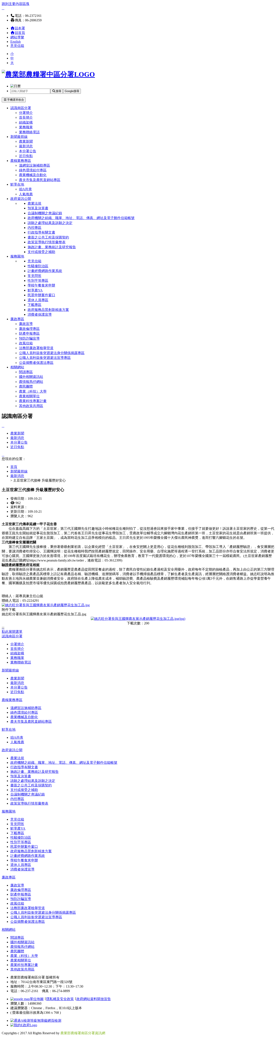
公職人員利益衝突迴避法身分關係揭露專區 (52, 353)
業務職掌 (26, 127)
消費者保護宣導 (40, 314)
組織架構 (26, 122)
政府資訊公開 (20, 198)
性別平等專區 (38, 280)
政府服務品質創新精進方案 (48, 310)
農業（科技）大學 (33, 391)
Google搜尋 (72, 91)
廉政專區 (17, 319)
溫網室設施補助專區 (34, 165)
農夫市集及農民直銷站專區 (39, 180)
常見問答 (34, 276)
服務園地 (17, 256)
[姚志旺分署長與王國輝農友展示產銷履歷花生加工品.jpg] (46, 605)
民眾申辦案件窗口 (41, 295)
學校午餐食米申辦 (41, 285)
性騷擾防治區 (38, 266)
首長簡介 (26, 117)
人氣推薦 (26, 194)
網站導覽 (17, 37)
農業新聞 (26, 141)
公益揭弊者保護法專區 (36, 362)
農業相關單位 (29, 396)
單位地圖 (37, 999)
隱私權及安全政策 (60, 999)
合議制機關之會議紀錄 (45, 213)
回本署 (20, 28)
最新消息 (26, 146)
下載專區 (34, 305)
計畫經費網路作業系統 (45, 271)
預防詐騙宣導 (29, 338)
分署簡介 (26, 113)
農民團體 (26, 386)
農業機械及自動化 (33, 175)
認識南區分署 (20, 108)
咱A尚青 (25, 189)
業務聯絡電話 (29, 132)
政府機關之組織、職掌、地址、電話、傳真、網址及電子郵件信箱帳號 (81, 218)
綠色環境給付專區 (33, 170)
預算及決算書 (38, 208)
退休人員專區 (38, 300)
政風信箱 (26, 343)
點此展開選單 (12, 631)
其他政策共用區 (31, 406)
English (15, 41)
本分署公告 (27, 151)
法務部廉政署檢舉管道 (36, 348)
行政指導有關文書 (41, 232)
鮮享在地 (17, 184)
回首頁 (20, 33)
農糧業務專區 (20, 160)
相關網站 (17, 367)
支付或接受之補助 (41, 252)
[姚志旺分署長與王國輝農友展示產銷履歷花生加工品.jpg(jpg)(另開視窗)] (138, 619)
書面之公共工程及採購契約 (48, 237)
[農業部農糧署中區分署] (48, 74)
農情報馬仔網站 (31, 381)
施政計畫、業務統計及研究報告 (52, 247)
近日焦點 (26, 156)
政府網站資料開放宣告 (93, 999)
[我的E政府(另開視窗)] (23, 1025)
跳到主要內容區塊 (15, 4)
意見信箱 (17, 46)
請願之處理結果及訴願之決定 (50, 223)
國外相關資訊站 (31, 377)
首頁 (13, 467)
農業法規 (34, 203)
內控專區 (34, 227)
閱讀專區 (26, 372)
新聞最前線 (19, 136)
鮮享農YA (35, 290)
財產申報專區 (29, 333)
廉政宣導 (26, 324)
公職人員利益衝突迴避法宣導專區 (45, 358)
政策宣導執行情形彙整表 (47, 242)
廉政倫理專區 (29, 329)
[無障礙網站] (35, 1020)
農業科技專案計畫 (33, 401)
